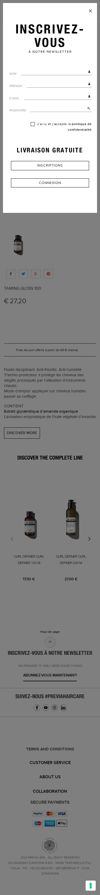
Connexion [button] (50, 183)
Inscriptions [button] (50, 165)
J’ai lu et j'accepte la (64, 127)
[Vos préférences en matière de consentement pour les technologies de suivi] (91, 886)
